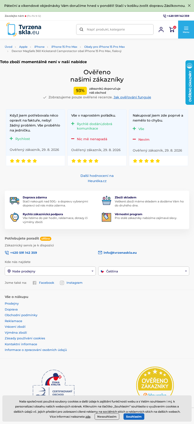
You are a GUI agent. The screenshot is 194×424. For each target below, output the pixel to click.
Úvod (8, 46)
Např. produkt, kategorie (106, 29)
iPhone (39, 46)
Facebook (46, 282)
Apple (23, 46)
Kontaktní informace (21, 344)
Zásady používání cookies (25, 338)
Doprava (11, 309)
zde (87, 416)
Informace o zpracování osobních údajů (36, 350)
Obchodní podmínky (21, 315)
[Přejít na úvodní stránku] (24, 29)
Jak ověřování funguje (132, 97)
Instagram (74, 282)
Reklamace (13, 321)
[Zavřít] (189, 5)
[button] (186, 30)
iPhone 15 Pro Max (64, 46)
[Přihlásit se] (161, 29)
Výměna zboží (16, 332)
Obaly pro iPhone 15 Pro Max (104, 46)
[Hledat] (81, 29)
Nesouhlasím (107, 416)
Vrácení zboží (15, 326)
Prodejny (12, 303)
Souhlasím (134, 416)
